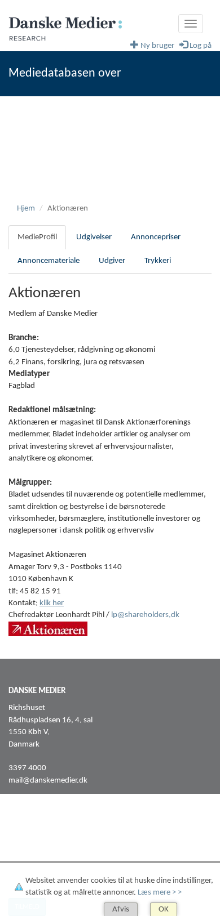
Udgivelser (94, 237)
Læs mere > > (160, 892)
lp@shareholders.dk (145, 615)
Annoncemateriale (48, 261)
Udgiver (112, 261)
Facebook (24, 836)
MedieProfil (37, 237)
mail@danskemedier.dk (47, 780)
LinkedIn (22, 848)
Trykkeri (157, 261)
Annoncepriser (156, 237)
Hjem (26, 208)
